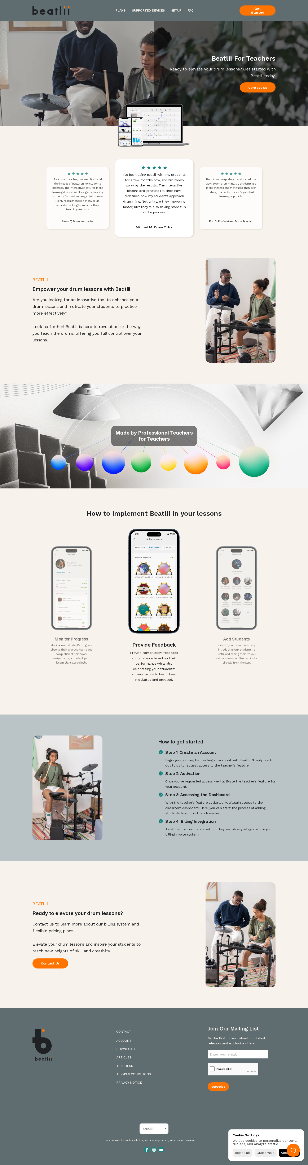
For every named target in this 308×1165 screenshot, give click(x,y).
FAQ (191, 10)
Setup (176, 10)
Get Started (257, 10)
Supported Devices (148, 10)
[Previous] (109, 198)
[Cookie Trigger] (199, 1140)
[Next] (199, 198)
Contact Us (257, 88)
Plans (120, 10)
